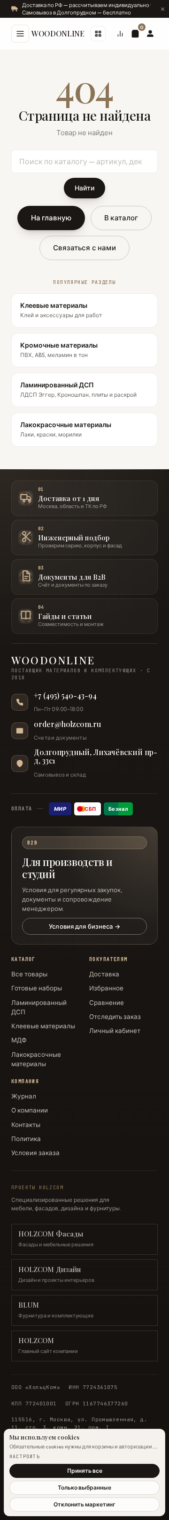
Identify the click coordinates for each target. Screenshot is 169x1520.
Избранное (106, 988)
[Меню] (20, 34)
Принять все (84, 1470)
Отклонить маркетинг (84, 1504)
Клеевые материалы (43, 1026)
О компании (29, 1110)
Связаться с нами (84, 247)
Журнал (23, 1096)
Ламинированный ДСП (39, 1007)
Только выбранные (84, 1487)
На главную (51, 217)
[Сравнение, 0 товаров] (120, 33)
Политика (26, 1139)
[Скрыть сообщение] (162, 8)
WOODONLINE (57, 33)
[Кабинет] (150, 33)
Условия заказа (35, 1153)
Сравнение (106, 1002)
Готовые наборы (36, 988)
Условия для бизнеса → (84, 926)
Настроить (24, 1457)
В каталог (121, 217)
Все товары (29, 974)
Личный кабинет (114, 1030)
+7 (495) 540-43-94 (65, 695)
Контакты (25, 1124)
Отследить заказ (115, 1016)
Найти (84, 188)
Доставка (104, 974)
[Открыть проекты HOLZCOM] (98, 33)
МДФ (19, 1040)
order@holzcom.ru (67, 724)
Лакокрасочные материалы (36, 1059)
